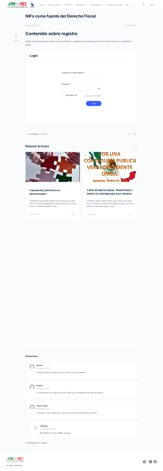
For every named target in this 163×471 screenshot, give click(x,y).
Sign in (152, 5)
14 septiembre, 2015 (48, 429)
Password (70, 84)
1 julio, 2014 (91, 214)
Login (93, 103)
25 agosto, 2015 (32, 25)
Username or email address (77, 73)
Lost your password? (93, 96)
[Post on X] (16, 40)
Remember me (71, 95)
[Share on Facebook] (16, 35)
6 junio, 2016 (34, 214)
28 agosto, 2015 (42, 409)
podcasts (43, 134)
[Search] (143, 4)
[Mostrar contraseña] (99, 88)
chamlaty (43, 426)
